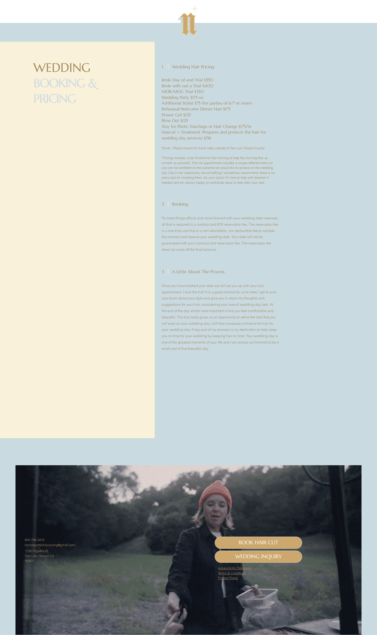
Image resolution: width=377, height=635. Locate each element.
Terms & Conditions (232, 573)
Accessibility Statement (234, 568)
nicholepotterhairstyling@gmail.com (50, 545)
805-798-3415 (34, 540)
